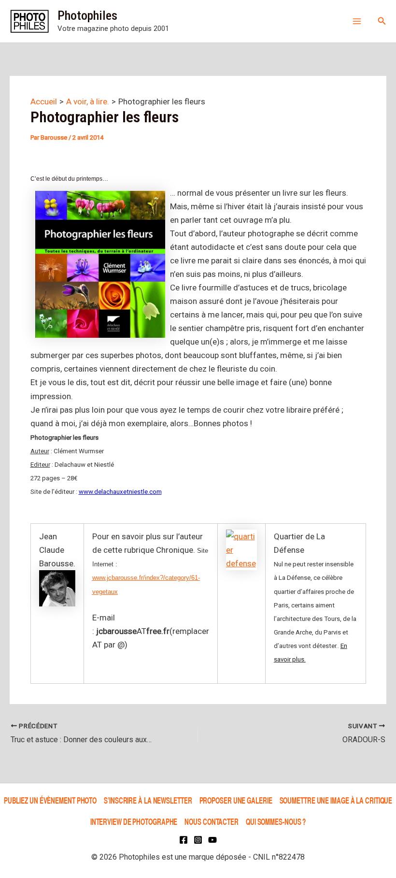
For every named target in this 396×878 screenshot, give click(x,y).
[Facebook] (183, 839)
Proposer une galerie (235, 800)
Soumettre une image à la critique (336, 800)
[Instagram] (198, 839)
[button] (382, 21)
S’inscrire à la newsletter (148, 800)
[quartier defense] (241, 549)
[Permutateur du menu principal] (357, 21)
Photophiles (87, 15)
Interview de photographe (134, 821)
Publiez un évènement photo (50, 800)
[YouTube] (212, 839)
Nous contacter (211, 821)
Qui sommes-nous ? (276, 821)
